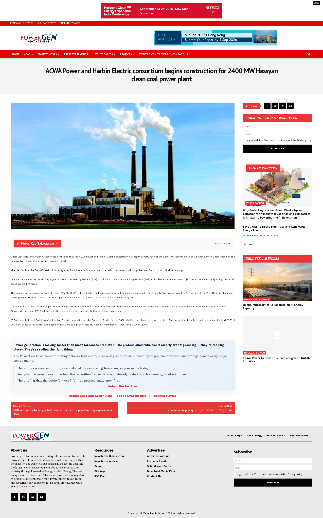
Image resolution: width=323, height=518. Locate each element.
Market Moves (47, 54)
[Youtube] (42, 497)
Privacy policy (304, 140)
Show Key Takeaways (38, 243)
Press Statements (76, 54)
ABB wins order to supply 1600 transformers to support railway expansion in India (62, 411)
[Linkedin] (32, 497)
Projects (126, 54)
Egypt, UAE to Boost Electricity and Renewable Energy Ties (274, 228)
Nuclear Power (46, 23)
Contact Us (180, 54)
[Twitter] (275, 106)
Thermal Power (70, 23)
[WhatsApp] (290, 106)
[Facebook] (267, 106)
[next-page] (250, 245)
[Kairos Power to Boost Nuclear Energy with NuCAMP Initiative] (277, 335)
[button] (309, 54)
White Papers (104, 54)
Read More (28, 486)
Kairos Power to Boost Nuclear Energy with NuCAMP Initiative (277, 359)
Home (15, 54)
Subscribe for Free (123, 386)
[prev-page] (245, 245)
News (27, 54)
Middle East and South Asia (90, 395)
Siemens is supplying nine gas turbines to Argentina (199, 410)
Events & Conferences (153, 54)
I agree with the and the (278, 140)
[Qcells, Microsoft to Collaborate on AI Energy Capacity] (277, 282)
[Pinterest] (282, 106)
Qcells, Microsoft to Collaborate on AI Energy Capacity (273, 306)
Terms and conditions (275, 140)
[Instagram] (23, 497)
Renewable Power (21, 23)
